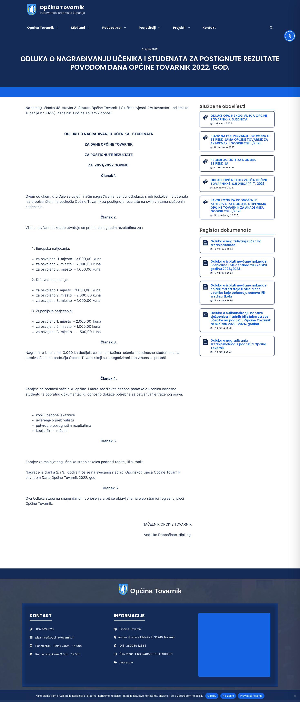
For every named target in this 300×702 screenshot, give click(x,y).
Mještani (78, 28)
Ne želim (228, 695)
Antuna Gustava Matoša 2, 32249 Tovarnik (146, 637)
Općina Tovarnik (62, 7)
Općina (125, 629)
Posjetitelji (147, 28)
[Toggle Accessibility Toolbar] (289, 36)
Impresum (126, 662)
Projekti (179, 28)
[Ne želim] (295, 696)
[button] (271, 28)
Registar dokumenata (226, 230)
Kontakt (209, 28)
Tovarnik (135, 629)
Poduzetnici (111, 28)
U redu (212, 695)
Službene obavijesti (222, 106)
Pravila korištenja (251, 695)
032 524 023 (45, 629)
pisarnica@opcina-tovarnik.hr (54, 637)
